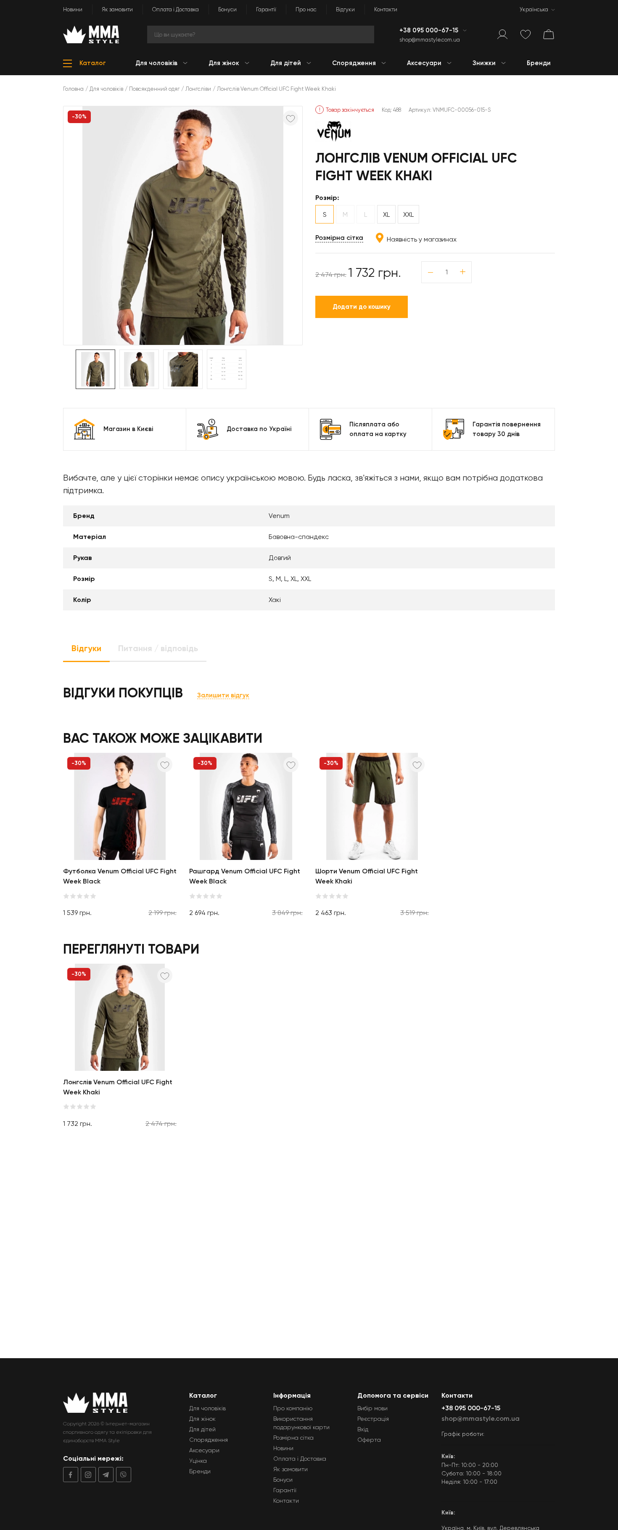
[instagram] (87, 1474)
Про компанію (292, 1408)
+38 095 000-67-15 (429, 30)
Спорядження (208, 1439)
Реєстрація (373, 1418)
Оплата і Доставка (175, 9)
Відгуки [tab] (86, 648)
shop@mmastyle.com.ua (429, 40)
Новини (72, 9)
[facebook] (70, 1474)
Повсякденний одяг (154, 89)
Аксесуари (204, 1450)
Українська (534, 9)
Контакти (385, 9)
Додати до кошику (362, 306)
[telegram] (105, 1474)
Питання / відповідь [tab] (158, 648)
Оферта (369, 1439)
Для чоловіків (106, 89)
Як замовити (117, 9)
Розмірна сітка (339, 238)
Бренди (200, 1471)
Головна (73, 89)
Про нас (306, 9)
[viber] (122, 1474)
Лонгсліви (198, 89)
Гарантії (266, 9)
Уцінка (198, 1460)
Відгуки (345, 9)
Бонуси (227, 9)
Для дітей (202, 1429)
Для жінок (202, 1418)
